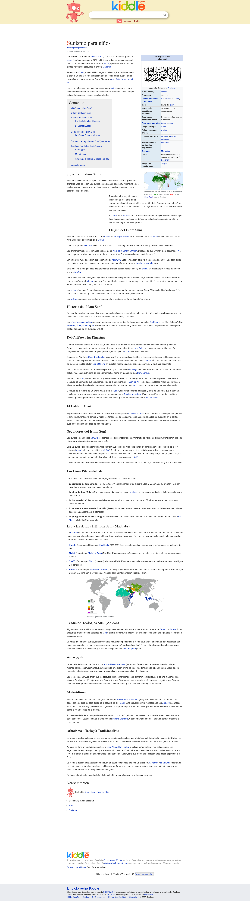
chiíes (146, 197)
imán (109, 746)
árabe (176, 98)
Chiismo (73, 810)
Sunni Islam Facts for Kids (97, 791)
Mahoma (164, 91)
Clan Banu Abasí (136, 413)
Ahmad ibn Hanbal (120, 746)
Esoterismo (166, 159)
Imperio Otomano (120, 718)
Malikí (72, 553)
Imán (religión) (129, 648)
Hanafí (72, 544)
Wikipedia (111, 894)
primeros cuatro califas (81, 321)
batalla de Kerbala (144, 263)
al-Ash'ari (153, 762)
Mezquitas (165, 151)
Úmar (123, 79)
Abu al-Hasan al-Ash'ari (115, 664)
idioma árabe (97, 56)
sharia (79, 450)
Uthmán (130, 79)
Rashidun (153, 321)
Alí (68, 82)
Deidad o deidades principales (150, 99)
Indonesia (165, 142)
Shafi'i (91, 561)
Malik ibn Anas (95, 553)
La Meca (164, 136)
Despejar (159, 15)
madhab (74, 532)
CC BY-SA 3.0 (109, 892)
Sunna (106, 63)
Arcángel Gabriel (121, 236)
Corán (163, 123)
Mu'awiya (116, 259)
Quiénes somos (98, 897)
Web (119, 21)
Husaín (116, 390)
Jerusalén (165, 138)
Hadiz (71, 805)
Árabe (163, 126)
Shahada (171, 88)
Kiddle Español (73, 897)
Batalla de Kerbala (132, 394)
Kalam (106, 450)
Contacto (133, 897)
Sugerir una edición (144, 874)
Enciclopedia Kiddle (112, 860)
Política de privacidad (117, 897)
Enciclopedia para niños (77, 47)
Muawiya (133, 369)
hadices (126, 215)
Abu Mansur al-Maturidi (128, 699)
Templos (145, 151)
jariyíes (77, 272)
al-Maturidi (165, 762)
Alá (162, 98)
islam (172, 104)
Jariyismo (165, 163)
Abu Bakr (115, 79)
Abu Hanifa (104, 544)
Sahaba (94, 437)
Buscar (165, 15)
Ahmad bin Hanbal (98, 569)
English (136, 21)
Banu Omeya (99, 363)
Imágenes (127, 21)
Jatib (136, 457)
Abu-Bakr (117, 250)
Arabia (164, 130)
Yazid (135, 385)
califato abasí (152, 397)
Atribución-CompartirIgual (116, 863)
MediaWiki (148, 894)
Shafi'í (72, 561)
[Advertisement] (125, 31)
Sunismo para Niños (76, 867)
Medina (173, 136)
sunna (170, 123)
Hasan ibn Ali (133, 381)
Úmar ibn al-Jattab (96, 356)
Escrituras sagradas (151, 123)
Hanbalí (73, 569)
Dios (168, 98)
